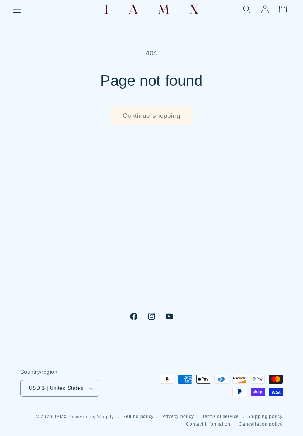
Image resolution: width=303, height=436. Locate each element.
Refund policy (138, 416)
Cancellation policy (261, 424)
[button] (17, 9)
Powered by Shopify (91, 416)
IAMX (61, 416)
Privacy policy (178, 416)
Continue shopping (152, 115)
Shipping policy (265, 416)
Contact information (208, 424)
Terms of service (220, 416)
